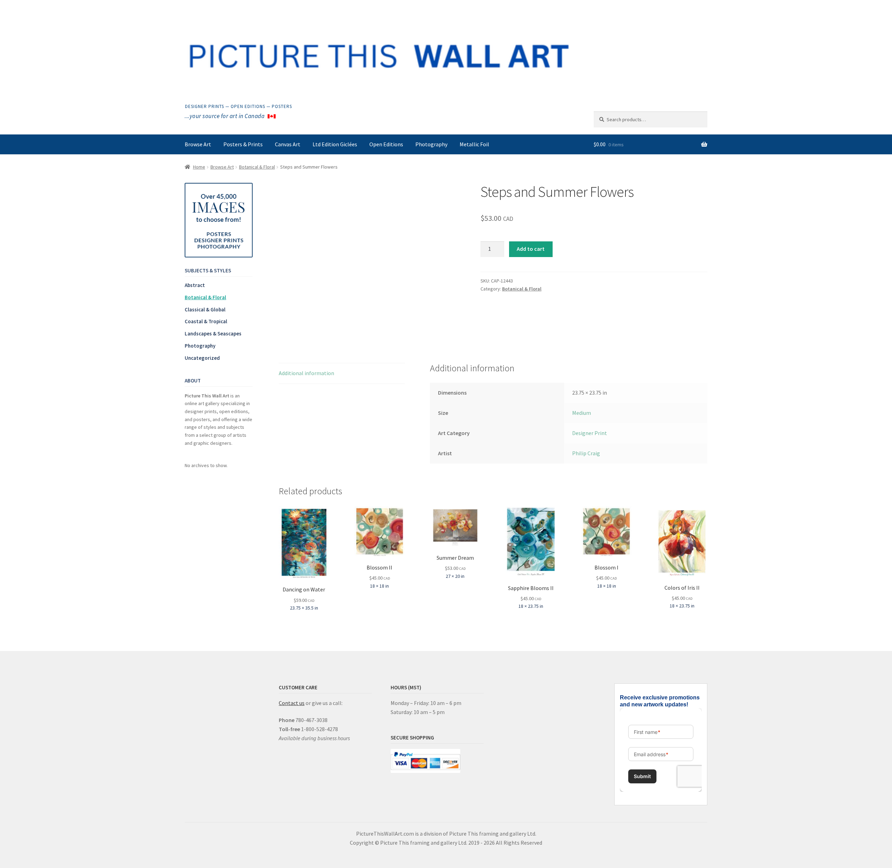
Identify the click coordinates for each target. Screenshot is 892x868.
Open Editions (386, 144)
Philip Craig (586, 453)
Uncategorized (202, 358)
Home (199, 167)
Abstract (195, 285)
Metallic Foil (474, 144)
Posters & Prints (243, 144)
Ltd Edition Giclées (335, 144)
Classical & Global (205, 309)
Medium (581, 412)
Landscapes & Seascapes (213, 333)
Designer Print (589, 432)
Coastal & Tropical (206, 321)
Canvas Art (287, 144)
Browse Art (198, 144)
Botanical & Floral (257, 167)
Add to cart (531, 248)
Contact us (292, 702)
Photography (431, 144)
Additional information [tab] (306, 373)
